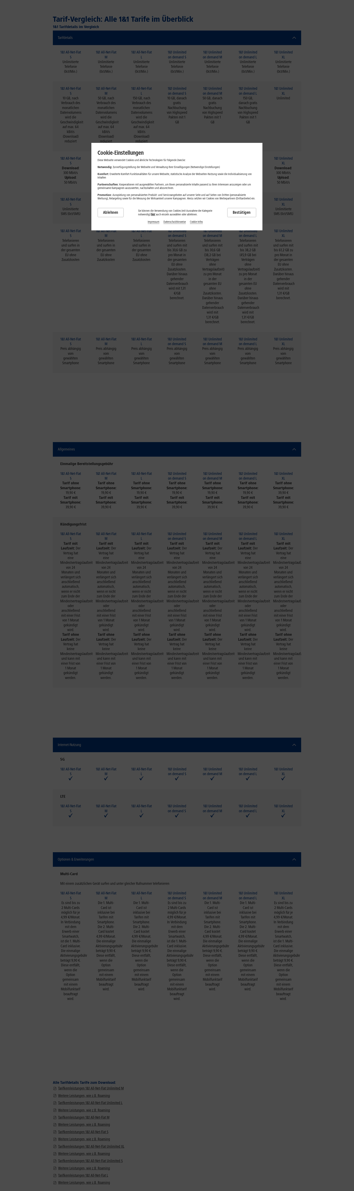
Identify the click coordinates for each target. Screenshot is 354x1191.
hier (153, 214)
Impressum (153, 222)
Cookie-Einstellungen (121, 152)
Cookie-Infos (196, 222)
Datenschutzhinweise (174, 222)
